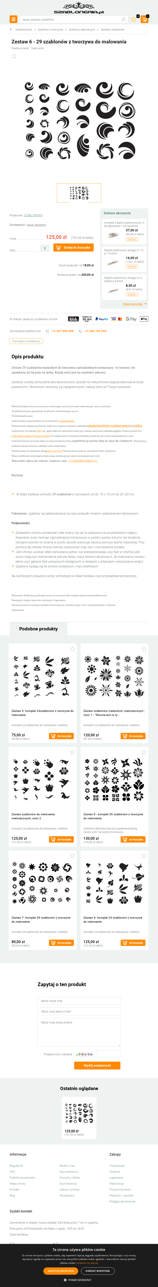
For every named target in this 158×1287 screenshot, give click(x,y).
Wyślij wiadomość (97, 1065)
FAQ (12, 1171)
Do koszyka (64, 736)
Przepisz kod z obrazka (58, 1054)
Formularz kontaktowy (26, 341)
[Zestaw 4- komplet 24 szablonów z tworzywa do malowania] (114, 883)
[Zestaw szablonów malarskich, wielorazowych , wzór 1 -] (114, 676)
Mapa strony (17, 1183)
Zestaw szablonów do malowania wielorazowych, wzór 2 (33, 816)
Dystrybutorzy (68, 1183)
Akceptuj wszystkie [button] (61, 1271)
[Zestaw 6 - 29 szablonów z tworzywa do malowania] (79, 121)
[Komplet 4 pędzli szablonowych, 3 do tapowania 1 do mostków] (113, 235)
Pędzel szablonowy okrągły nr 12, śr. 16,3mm (124, 251)
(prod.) (147, 16)
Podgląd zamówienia (122, 1201)
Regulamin (16, 1165)
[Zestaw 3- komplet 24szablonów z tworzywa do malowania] (43, 676)
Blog (12, 1195)
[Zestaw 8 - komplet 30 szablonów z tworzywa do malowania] (114, 779)
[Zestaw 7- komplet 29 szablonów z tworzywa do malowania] (43, 883)
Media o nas (67, 1165)
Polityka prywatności (22, 1177)
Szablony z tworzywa (50, 29)
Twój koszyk (117, 1165)
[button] (79, 1280)
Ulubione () (138, 16)
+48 (62, 331)
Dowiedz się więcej (87, 1263)
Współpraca (67, 1195)
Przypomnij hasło (120, 1189)
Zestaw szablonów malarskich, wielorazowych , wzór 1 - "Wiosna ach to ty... (114, 713)
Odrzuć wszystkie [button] (98, 1271)
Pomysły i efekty (70, 1177)
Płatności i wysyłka (121, 1195)
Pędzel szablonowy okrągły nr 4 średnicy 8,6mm (123, 279)
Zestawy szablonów (113, 29)
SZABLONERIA (33, 215)
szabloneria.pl (79, 8)
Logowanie (116, 1177)
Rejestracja (116, 1183)
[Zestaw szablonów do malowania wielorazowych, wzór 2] (43, 779)
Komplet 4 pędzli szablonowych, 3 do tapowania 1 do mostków (124, 224)
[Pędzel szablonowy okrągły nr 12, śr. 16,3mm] (113, 262)
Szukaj (123, 19)
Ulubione (114, 1171)
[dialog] (79, 1265)
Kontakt (14, 1189)
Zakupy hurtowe (70, 1189)
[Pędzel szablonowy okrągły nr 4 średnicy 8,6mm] (113, 290)
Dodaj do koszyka (77, 247)
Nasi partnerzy (69, 1171)
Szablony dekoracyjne (82, 29)
